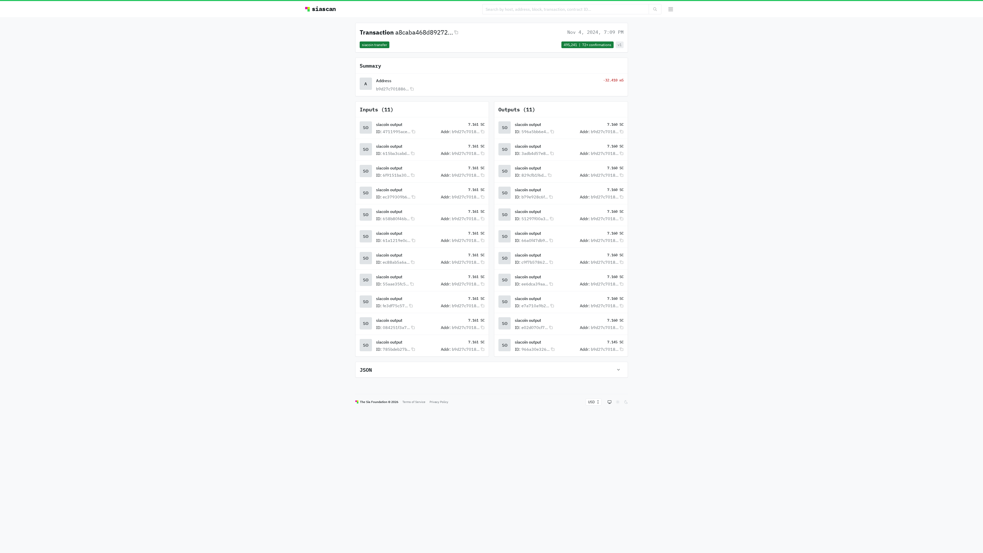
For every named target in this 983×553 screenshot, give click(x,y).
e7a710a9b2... (535, 305)
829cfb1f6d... (534, 175)
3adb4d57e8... (535, 153)
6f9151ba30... (396, 175)
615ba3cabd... (396, 153)
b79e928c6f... (534, 196)
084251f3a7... (396, 327)
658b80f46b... (396, 218)
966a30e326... (535, 349)
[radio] (609, 402)
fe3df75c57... (395, 305)
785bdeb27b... (396, 349)
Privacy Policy (439, 402)
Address (383, 80)
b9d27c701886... (392, 88)
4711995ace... (396, 131)
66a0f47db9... (534, 240)
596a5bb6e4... (535, 131)
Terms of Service (413, 402)
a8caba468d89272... (424, 32)
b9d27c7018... (465, 131)
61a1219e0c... (396, 240)
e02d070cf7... (534, 327)
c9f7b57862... (534, 262)
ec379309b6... (396, 196)
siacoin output (389, 124)
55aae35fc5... (396, 283)
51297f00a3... (535, 218)
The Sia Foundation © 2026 (379, 402)
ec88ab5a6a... (396, 262)
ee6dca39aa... (534, 283)
